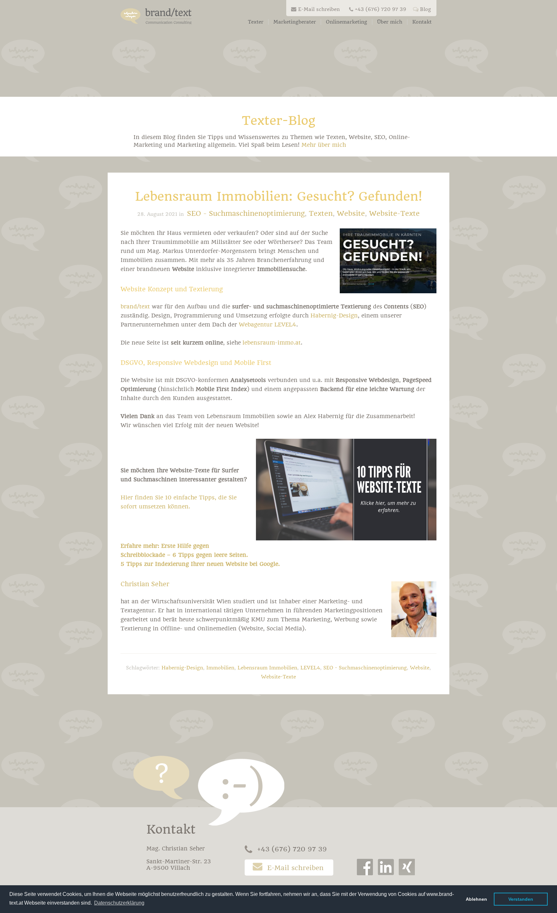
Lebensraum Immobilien (267, 668)
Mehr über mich (323, 145)
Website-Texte (394, 213)
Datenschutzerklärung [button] (119, 903)
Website (351, 213)
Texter (255, 22)
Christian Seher (145, 584)
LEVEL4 (310, 668)
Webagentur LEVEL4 (267, 324)
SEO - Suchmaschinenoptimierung (246, 213)
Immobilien (220, 668)
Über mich (389, 22)
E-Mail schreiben (319, 9)
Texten (321, 213)
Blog (425, 9)
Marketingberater (294, 22)
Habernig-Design (334, 315)
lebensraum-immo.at (271, 342)
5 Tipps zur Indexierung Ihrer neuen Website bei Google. (200, 564)
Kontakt (422, 22)
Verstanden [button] (520, 899)
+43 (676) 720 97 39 (380, 9)
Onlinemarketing (346, 22)
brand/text (135, 306)
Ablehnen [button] (476, 899)
